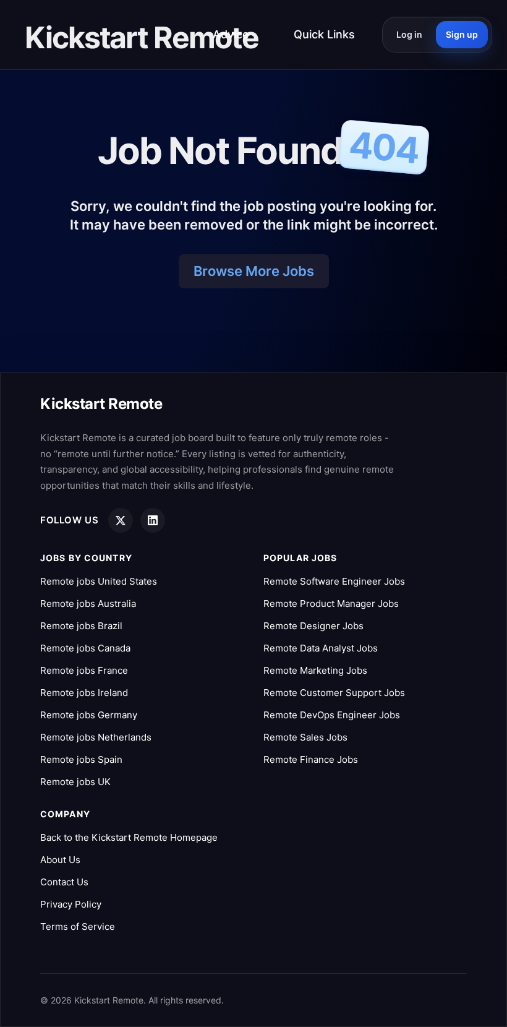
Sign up (462, 34)
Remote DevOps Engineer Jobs (331, 715)
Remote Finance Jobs (310, 759)
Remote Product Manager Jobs (331, 603)
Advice (231, 34)
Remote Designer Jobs (313, 626)
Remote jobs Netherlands (95, 737)
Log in (409, 34)
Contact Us (64, 882)
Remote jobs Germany (88, 715)
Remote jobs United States (98, 581)
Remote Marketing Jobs (315, 670)
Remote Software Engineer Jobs (334, 581)
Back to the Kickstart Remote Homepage (129, 837)
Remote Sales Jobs (305, 737)
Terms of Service (77, 926)
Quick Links (324, 34)
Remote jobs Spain (81, 759)
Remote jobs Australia (88, 603)
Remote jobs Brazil (81, 626)
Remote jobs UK (75, 782)
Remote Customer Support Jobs (334, 692)
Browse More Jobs (254, 271)
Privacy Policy (70, 904)
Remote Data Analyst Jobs (320, 648)
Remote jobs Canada (85, 648)
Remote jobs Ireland (84, 692)
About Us (60, 860)
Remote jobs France (84, 670)
